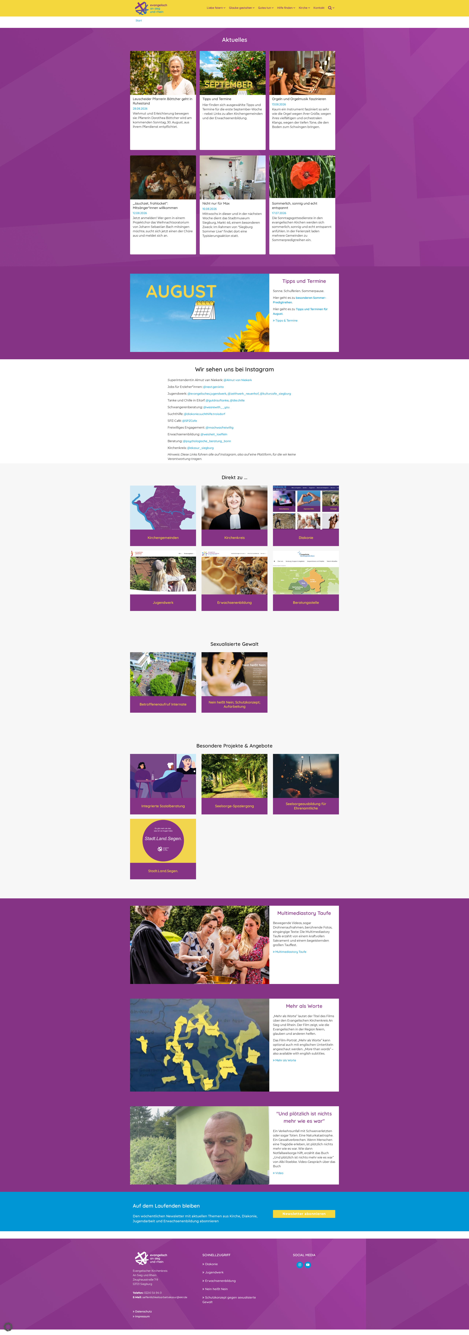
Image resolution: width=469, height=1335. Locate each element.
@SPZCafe (189, 421)
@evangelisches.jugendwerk (207, 393)
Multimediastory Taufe (290, 952)
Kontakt (318, 8)
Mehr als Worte (285, 1060)
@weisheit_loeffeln (214, 434)
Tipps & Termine (286, 320)
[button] (8, 1327)
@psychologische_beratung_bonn (207, 441)
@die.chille (237, 400)
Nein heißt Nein (216, 1289)
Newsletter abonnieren (304, 1214)
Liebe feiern (215, 8)
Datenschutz (143, 1311)
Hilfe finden (285, 8)
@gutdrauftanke (217, 400)
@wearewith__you (216, 407)
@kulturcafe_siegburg (275, 393)
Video (279, 1173)
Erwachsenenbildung (220, 1281)
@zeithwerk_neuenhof (243, 393)
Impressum (142, 1316)
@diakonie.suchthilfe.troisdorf (204, 414)
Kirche (303, 8)
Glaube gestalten (240, 8)
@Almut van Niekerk (238, 380)
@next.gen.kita (213, 387)
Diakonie (211, 1264)
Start (139, 20)
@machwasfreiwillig (219, 427)
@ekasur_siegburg (200, 448)
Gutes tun (264, 8)
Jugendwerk (214, 1272)
